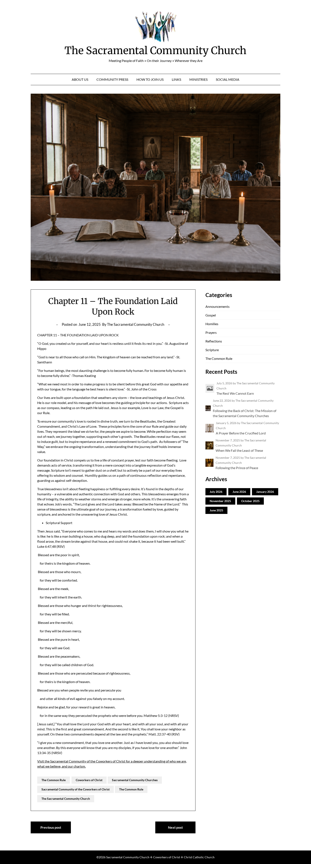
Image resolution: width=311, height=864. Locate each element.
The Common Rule (53, 780)
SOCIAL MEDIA (227, 79)
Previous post (50, 827)
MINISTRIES (198, 79)
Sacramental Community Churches (135, 780)
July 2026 (216, 491)
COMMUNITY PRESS (112, 79)
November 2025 (220, 501)
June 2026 (239, 491)
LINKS (176, 79)
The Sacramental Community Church (155, 50)
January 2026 (265, 491)
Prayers (211, 332)
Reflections (213, 341)
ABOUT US (80, 79)
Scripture (212, 350)
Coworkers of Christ (89, 780)
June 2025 (216, 510)
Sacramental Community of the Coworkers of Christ (75, 789)
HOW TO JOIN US (150, 79)
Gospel (210, 315)
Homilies (211, 324)
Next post (175, 827)
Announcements (217, 306)
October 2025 (250, 501)
